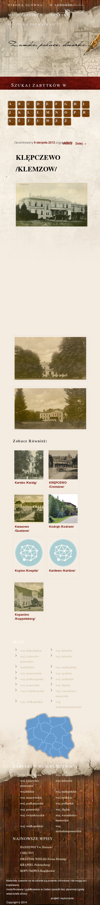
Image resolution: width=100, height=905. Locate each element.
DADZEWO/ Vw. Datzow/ (36, 847)
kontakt (59, 14)
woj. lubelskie (64, 651)
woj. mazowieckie (31, 673)
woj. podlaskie (65, 679)
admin (68, 142)
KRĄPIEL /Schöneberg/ (35, 865)
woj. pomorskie (29, 685)
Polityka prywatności (33, 24)
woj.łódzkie (27, 667)
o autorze (61, 5)
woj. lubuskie (64, 656)
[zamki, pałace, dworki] (50, 39)
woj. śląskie (63, 685)
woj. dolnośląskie (31, 651)
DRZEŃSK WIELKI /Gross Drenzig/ (43, 859)
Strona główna (25, 5)
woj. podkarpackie (31, 679)
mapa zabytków (25, 14)
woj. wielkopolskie (31, 702)
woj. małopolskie (66, 667)
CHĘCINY (27, 853)
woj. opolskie (64, 673)
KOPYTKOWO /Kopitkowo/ (37, 871)
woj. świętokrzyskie (32, 691)
